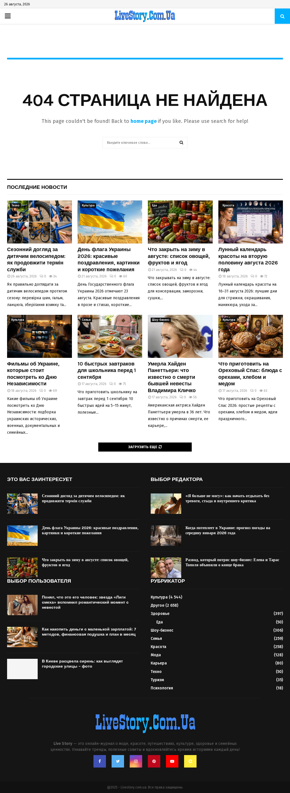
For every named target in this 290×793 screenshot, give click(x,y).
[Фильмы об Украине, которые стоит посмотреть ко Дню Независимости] (39, 336)
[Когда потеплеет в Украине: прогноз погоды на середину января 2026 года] (166, 535)
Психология (162, 688)
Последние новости (37, 187)
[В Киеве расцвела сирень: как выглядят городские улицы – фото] (22, 669)
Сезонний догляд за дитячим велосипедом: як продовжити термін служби (36, 259)
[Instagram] (136, 761)
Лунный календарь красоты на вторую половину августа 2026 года (248, 259)
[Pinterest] (154, 761)
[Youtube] (172, 761)
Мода (156, 655)
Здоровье (160, 613)
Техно (15, 205)
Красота (228, 205)
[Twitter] (118, 761)
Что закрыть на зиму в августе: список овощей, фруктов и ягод (179, 256)
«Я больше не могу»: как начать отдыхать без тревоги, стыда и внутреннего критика (227, 498)
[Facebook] (99, 761)
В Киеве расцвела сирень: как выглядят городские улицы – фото (82, 664)
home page (144, 121)
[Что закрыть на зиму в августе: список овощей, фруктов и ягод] (180, 221)
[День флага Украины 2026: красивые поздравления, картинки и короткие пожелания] (110, 221)
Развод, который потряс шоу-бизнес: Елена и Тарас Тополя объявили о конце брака (232, 562)
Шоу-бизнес (160, 320)
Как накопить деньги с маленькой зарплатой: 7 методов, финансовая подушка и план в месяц (89, 632)
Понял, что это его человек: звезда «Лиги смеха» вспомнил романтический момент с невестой (85, 602)
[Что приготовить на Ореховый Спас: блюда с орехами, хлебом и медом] (250, 336)
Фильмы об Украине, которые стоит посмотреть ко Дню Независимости (33, 374)
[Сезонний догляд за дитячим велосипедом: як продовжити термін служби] (39, 221)
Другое (157, 605)
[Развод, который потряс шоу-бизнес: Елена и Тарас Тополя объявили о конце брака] (166, 567)
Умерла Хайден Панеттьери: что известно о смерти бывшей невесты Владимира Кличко (172, 377)
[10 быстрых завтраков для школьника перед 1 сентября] (110, 336)
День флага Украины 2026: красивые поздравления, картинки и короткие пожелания (109, 259)
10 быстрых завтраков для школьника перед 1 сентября (107, 370)
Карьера (159, 663)
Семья (86, 320)
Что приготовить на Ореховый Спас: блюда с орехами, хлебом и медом (250, 374)
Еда (154, 205)
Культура (88, 205)
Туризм (157, 679)
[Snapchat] (190, 761)
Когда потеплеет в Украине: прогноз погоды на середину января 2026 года (227, 530)
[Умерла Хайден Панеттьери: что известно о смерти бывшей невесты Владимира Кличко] (180, 336)
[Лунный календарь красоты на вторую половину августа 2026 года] (250, 221)
